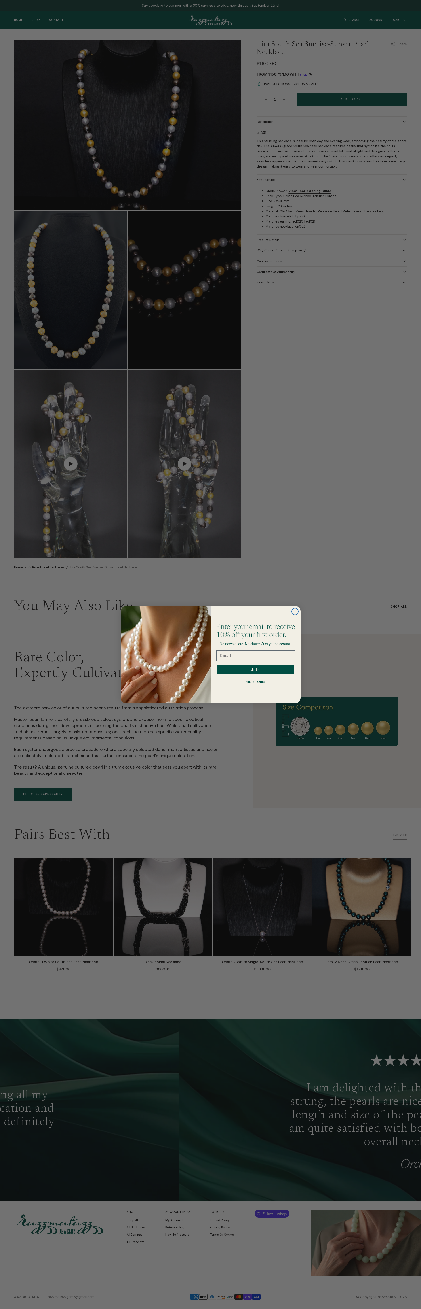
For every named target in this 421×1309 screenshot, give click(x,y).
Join (255, 670)
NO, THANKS (255, 682)
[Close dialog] (295, 611)
